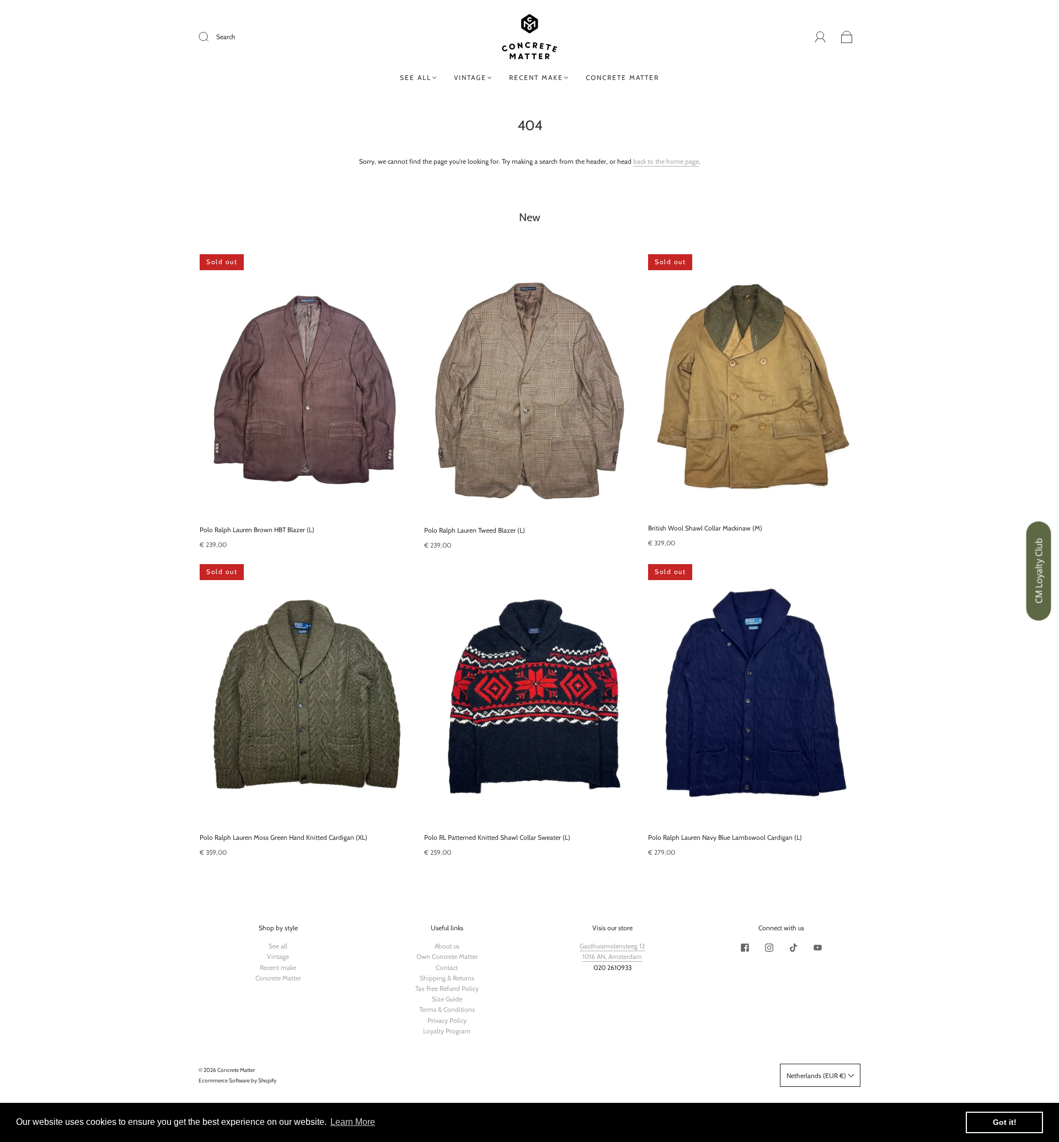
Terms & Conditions (447, 1009)
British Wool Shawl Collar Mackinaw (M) (705, 528)
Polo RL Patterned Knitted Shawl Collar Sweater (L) (497, 837)
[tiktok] (793, 947)
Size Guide (447, 999)
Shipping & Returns (447, 978)
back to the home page (666, 161)
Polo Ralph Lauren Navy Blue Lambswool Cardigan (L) (725, 837)
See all (415, 77)
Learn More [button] (352, 1122)
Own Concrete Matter (447, 956)
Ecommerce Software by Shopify (237, 1080)
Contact (447, 967)
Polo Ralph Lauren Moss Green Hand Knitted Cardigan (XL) (283, 837)
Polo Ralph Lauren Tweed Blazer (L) (474, 530)
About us (447, 946)
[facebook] (744, 947)
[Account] (820, 37)
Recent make (536, 77)
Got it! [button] (1005, 1122)
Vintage (470, 77)
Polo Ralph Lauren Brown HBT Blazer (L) (257, 530)
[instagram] (769, 947)
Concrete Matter (622, 77)
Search (226, 37)
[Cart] (846, 37)
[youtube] (817, 947)
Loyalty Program (446, 1031)
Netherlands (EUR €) (817, 1075)
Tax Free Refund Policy (447, 988)
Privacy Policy (447, 1020)
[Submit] (211, 37)
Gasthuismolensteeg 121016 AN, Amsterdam (612, 951)
